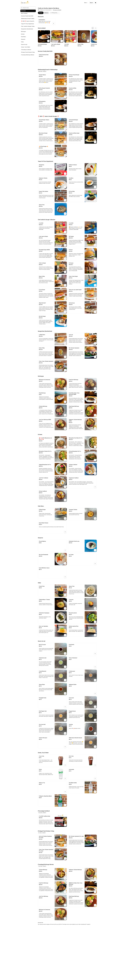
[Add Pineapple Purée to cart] (65, 706)
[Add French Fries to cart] (65, 595)
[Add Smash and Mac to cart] (95, 97)
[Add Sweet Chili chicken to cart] (65, 200)
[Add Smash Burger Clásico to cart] (65, 128)
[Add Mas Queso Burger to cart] (65, 142)
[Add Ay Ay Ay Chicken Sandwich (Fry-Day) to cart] (65, 845)
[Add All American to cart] (95, 312)
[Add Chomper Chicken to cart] (95, 518)
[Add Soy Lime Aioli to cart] (65, 733)
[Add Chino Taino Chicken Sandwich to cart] (65, 370)
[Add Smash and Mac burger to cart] (95, 142)
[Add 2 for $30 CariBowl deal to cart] (65, 825)
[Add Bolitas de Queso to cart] (95, 173)
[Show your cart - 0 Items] (95, 2)
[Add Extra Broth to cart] (95, 653)
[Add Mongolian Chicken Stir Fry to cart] (65, 460)
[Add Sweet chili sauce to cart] (65, 746)
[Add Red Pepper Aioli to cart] (65, 720)
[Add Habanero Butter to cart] (95, 693)
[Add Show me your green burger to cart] (95, 298)
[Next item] (95, 28)
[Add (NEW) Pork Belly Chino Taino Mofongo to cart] (95, 892)
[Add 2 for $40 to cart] (95, 232)
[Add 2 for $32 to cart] (75, 41)
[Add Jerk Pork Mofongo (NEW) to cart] (65, 428)
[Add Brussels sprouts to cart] (95, 622)
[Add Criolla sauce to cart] (95, 680)
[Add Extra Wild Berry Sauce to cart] (65, 577)
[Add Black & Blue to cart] (65, 285)
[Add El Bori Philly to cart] (88, 41)
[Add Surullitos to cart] (95, 187)
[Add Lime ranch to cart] (95, 706)
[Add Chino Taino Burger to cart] (95, 285)
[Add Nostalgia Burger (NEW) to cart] (65, 258)
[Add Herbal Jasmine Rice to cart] (95, 635)
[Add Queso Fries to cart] (65, 213)
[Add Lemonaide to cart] (95, 778)
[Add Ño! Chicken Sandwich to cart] (95, 357)
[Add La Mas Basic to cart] (65, 343)
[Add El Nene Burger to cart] (65, 518)
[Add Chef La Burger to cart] (65, 272)
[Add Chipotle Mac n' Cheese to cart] (65, 608)
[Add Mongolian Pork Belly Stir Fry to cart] (95, 447)
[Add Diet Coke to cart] (95, 765)
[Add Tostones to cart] (95, 608)
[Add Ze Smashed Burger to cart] (48, 41)
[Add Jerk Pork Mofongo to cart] (65, 905)
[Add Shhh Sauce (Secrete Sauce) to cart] (95, 746)
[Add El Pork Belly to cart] (95, 200)
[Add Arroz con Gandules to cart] (65, 635)
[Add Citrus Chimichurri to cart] (95, 667)
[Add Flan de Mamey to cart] (65, 550)
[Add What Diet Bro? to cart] (65, 312)
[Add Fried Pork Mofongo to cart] (95, 388)
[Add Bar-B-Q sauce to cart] (65, 653)
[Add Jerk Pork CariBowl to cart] (65, 487)
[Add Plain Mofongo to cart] (65, 402)
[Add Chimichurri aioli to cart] (65, 667)
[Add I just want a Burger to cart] (61, 41)
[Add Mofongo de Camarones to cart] (65, 388)
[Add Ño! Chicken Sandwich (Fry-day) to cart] (95, 845)
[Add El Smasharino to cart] (65, 110)
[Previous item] (92, 28)
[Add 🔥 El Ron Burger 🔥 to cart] (65, 155)
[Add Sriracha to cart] (95, 733)
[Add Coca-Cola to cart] (65, 765)
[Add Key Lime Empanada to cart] (65, 563)
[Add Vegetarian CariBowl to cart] (95, 487)
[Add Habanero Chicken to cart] (65, 187)
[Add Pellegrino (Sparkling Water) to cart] (65, 805)
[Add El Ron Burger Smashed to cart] (65, 97)
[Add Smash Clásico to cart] (65, 83)
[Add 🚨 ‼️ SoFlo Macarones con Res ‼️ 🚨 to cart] (65, 447)
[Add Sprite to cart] (65, 778)
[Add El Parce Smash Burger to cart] (95, 83)
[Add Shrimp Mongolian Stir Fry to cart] (95, 460)
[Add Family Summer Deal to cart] (65, 63)
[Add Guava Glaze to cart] (65, 693)
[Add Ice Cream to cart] (95, 563)
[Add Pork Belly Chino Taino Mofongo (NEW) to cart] (95, 402)
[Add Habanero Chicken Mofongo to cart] (95, 878)
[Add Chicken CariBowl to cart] (95, 473)
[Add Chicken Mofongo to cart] (65, 415)
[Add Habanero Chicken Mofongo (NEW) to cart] (95, 428)
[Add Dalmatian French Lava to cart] (95, 550)
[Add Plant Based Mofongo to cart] (95, 415)
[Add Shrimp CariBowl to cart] (65, 500)
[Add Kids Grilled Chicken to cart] (65, 532)
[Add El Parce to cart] (95, 258)
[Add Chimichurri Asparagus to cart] (65, 622)
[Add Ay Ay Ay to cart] (95, 343)
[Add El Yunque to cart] (95, 272)
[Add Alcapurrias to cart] (65, 173)
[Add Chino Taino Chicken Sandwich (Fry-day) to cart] (65, 858)
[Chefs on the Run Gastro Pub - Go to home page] (24, 2)
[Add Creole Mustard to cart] (65, 680)
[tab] (40, 13)
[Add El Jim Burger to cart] (65, 298)
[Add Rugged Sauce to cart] (95, 720)
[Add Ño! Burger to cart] (95, 245)
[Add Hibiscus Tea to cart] (65, 791)
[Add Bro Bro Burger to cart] (65, 325)
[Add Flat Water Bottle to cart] (95, 791)
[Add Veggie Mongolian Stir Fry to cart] (65, 473)
